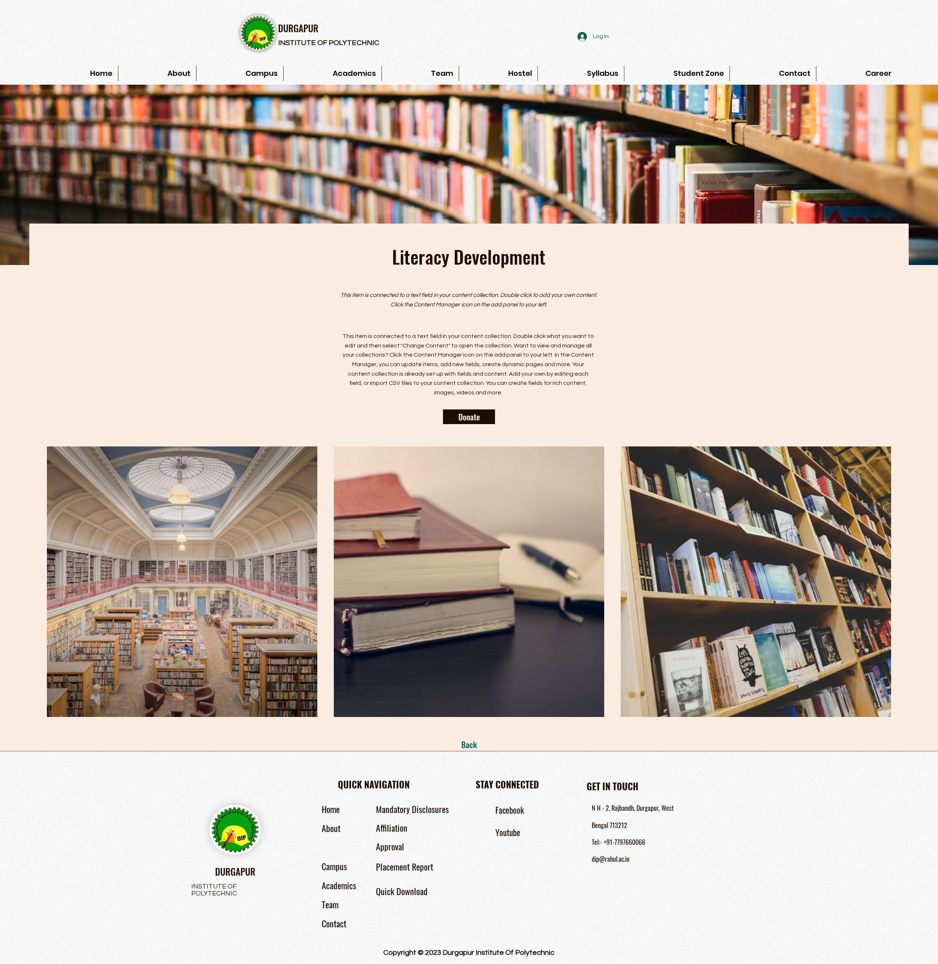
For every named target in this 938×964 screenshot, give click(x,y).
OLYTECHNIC (356, 43)
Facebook (509, 810)
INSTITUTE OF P (305, 43)
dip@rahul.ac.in (610, 859)
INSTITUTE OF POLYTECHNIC (214, 890)
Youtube (507, 832)
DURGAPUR (298, 28)
